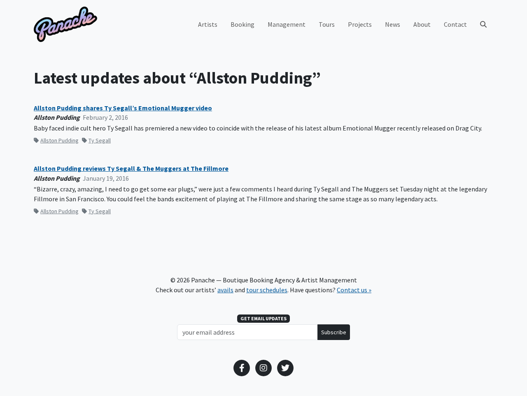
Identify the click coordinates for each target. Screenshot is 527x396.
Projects (360, 24)
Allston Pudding (59, 140)
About (422, 24)
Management (286, 24)
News (392, 24)
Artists (207, 24)
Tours (327, 24)
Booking (242, 24)
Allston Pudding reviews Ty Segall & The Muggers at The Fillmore (131, 168)
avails (225, 290)
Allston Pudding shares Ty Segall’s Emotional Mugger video (123, 108)
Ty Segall (100, 140)
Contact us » (354, 290)
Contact (455, 24)
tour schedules (266, 290)
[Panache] (65, 24)
